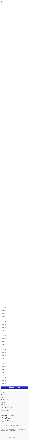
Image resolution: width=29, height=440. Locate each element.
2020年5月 (3, 313)
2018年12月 (4, 361)
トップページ (4, 392)
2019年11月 (3, 330)
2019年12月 (4, 327)
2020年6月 (3, 310)
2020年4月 (3, 316)
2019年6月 (3, 344)
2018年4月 (3, 383)
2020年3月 (3, 319)
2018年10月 (4, 366)
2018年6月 (3, 377)
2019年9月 (3, 335)
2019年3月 (3, 352)
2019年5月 (3, 347)
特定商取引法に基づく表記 (6, 407)
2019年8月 (3, 338)
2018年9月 (3, 369)
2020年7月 (3, 307)
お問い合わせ (4, 397)
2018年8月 (3, 372)
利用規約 (3, 404)
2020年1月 (3, 324)
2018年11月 (3, 363)
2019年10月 (4, 333)
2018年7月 (3, 375)
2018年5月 (3, 380)
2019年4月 (3, 349)
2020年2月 (3, 321)
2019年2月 (3, 355)
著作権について (4, 402)
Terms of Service (9, 430)
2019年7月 (3, 341)
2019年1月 (3, 358)
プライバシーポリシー (5, 399)
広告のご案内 (4, 394)
